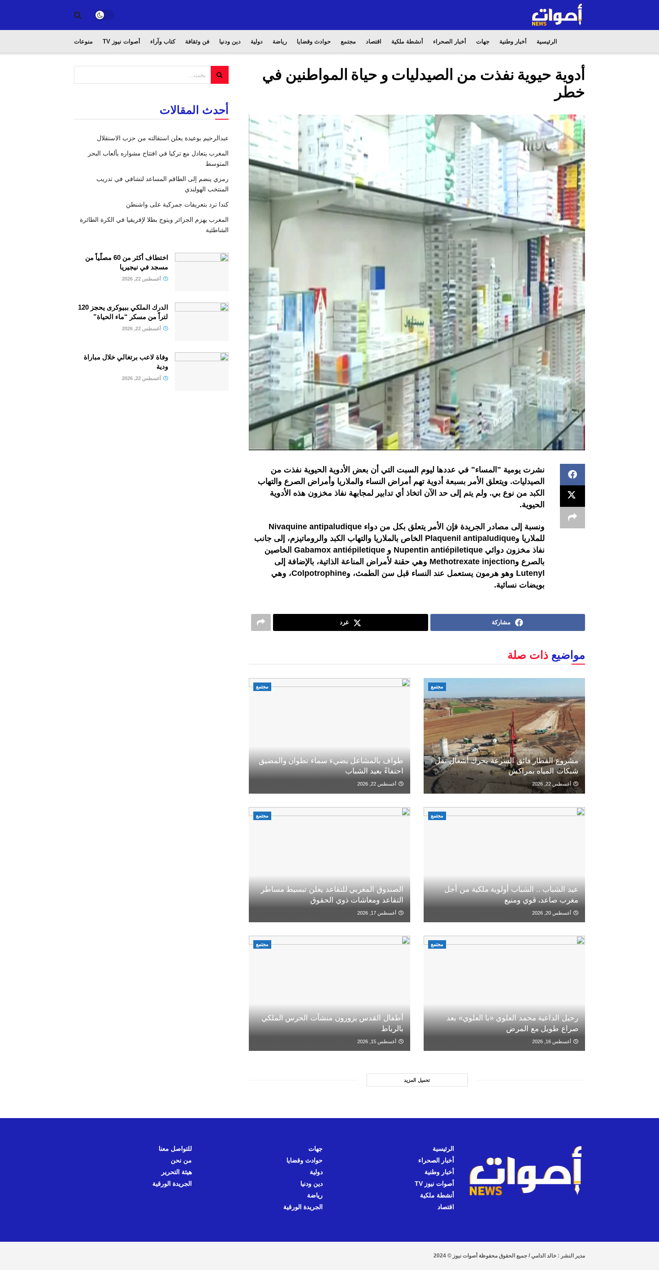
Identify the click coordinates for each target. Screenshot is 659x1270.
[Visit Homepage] (557, 15)
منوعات (83, 41)
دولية (257, 41)
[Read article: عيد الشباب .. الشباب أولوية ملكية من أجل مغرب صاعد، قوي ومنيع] (504, 864)
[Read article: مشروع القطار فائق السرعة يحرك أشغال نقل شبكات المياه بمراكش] (504, 735)
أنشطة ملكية (407, 41)
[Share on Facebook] (572, 474)
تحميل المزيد (417, 1080)
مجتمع (348, 41)
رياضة (280, 41)
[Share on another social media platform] (572, 517)
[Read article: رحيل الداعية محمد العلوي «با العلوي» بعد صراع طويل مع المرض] (504, 993)
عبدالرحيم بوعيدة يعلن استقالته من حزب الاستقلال (163, 138)
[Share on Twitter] (572, 496)
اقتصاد (374, 41)
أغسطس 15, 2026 (377, 1041)
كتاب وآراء (162, 41)
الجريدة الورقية (303, 1206)
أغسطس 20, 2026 (552, 913)
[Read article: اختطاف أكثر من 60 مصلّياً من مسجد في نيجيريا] (202, 272)
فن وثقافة (197, 41)
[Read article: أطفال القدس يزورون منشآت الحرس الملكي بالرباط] (329, 993)
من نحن (181, 1160)
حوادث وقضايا (314, 41)
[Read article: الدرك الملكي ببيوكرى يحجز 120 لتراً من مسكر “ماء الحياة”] (202, 321)
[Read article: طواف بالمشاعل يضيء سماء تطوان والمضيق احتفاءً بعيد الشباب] (329, 735)
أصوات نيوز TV (121, 41)
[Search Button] (78, 15)
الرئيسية (547, 41)
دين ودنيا (230, 41)
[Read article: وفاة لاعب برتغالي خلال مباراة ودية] (202, 371)
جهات (483, 41)
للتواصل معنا (175, 1148)
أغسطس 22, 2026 (552, 783)
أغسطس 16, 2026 (552, 1041)
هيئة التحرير (176, 1171)
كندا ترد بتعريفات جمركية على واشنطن (177, 204)
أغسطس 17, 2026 (377, 913)
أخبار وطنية (513, 41)
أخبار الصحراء (449, 41)
